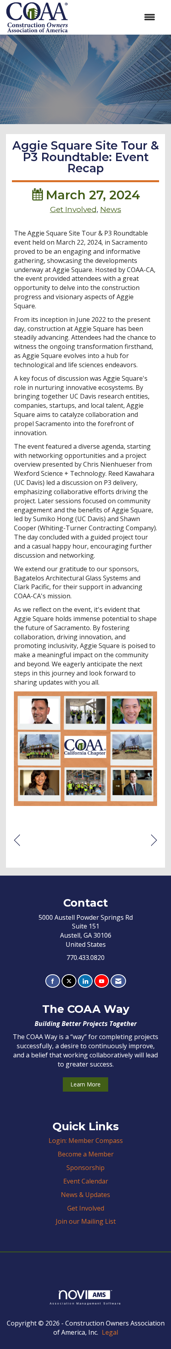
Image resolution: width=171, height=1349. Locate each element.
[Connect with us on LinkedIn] (85, 981)
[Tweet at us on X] (69, 981)
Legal (110, 1332)
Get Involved (73, 209)
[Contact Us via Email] (118, 981)
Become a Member (86, 1154)
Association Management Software (85, 1303)
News (110, 209)
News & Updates (85, 1194)
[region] (154, 840)
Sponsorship (85, 1167)
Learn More (85, 1084)
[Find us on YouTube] (101, 981)
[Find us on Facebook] (52, 981)
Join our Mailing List (86, 1221)
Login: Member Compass (86, 1140)
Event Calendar (85, 1181)
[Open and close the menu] (115, 17)
